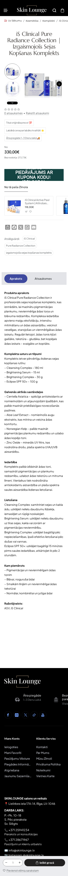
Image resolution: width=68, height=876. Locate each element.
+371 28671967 (19, 840)
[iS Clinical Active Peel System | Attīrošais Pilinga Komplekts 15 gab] (14, 206)
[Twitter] (25, 715)
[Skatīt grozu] (62, 10)
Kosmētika (32, 20)
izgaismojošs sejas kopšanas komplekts (29, 252)
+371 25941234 (19, 830)
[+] (20, 862)
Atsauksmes (43, 278)
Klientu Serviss (46, 738)
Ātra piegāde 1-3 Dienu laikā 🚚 (23, 138)
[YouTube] (42, 715)
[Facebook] (8, 715)
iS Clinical (29, 238)
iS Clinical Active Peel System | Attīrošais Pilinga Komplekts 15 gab (37, 201)
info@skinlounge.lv (22, 850)
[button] (59, 84)
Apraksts (16, 278)
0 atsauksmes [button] (13, 113)
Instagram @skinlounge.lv (26, 855)
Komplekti (48, 20)
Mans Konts (12, 738)
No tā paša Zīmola (16, 187)
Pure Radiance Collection (20, 245)
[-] (6, 862)
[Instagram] (16, 715)
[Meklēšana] (54, 10)
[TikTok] (34, 715)
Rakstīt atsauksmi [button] (37, 113)
